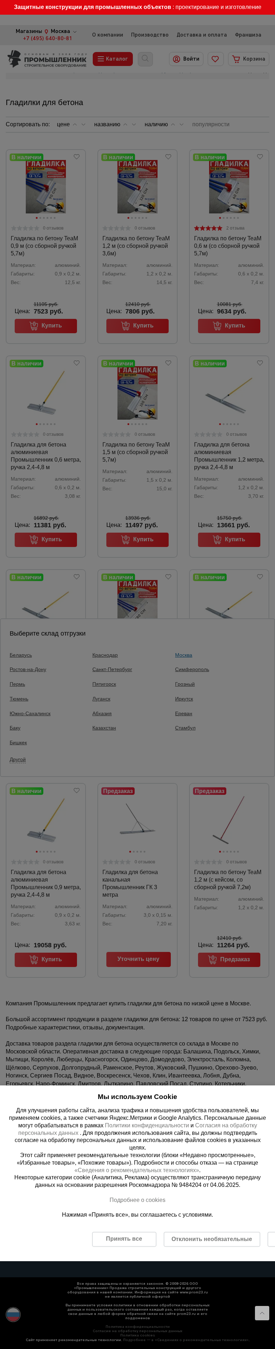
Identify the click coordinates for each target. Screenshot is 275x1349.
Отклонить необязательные (212, 1239)
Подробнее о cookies (137, 1200)
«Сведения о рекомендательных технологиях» (136, 1170)
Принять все (124, 1239)
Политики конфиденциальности (147, 1125)
